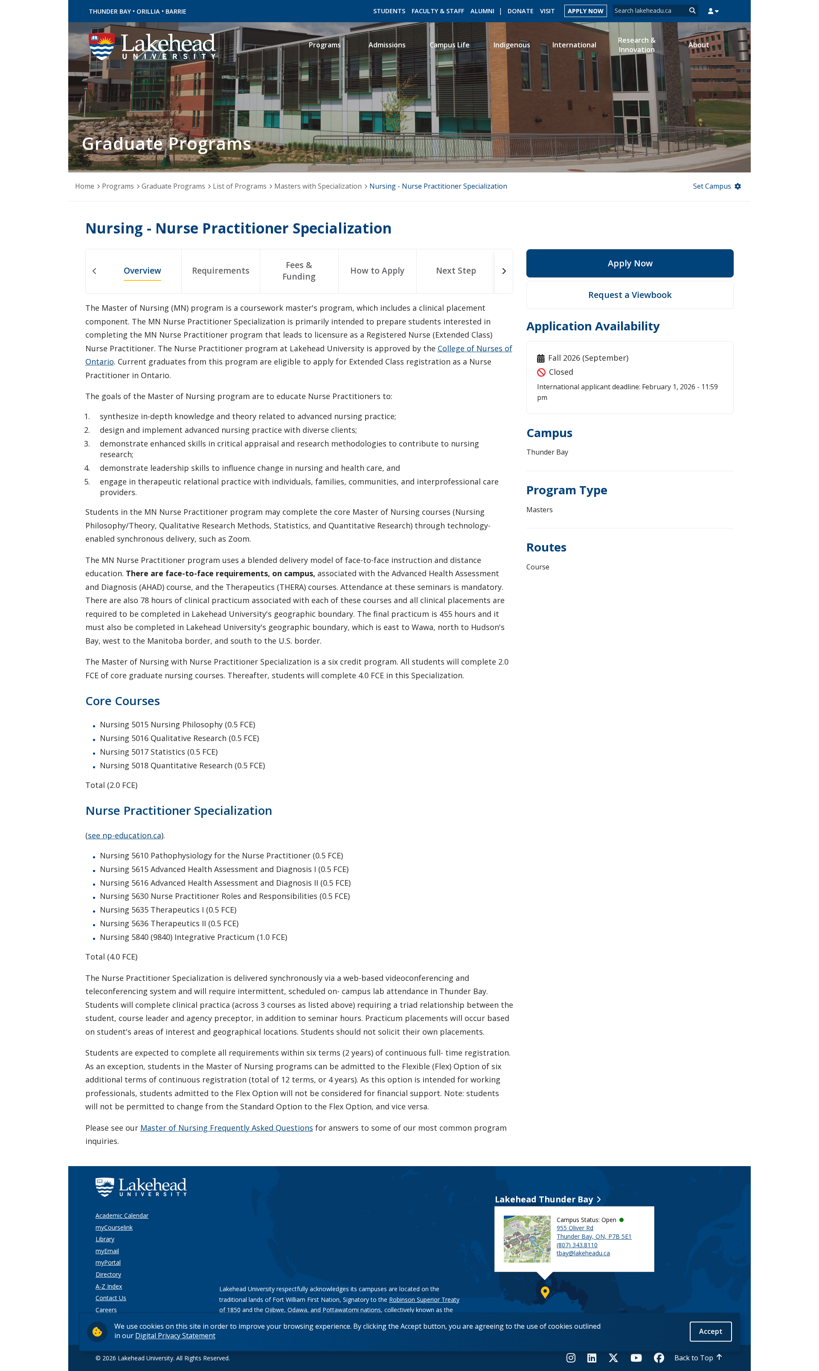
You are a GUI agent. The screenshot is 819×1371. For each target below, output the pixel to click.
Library (105, 1239)
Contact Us (111, 1298)
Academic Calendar (122, 1215)
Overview (142, 270)
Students (389, 11)
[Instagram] (573, 1358)
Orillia (148, 11)
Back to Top (693, 1357)
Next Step (456, 270)
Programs (118, 186)
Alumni (482, 11)
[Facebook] (659, 1358)
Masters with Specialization (318, 186)
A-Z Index (109, 1286)
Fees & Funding (299, 270)
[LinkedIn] (591, 1358)
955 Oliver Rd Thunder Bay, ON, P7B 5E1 (594, 1232)
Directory (108, 1274)
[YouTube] (636, 1358)
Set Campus (712, 186)
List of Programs (240, 186)
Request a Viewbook (630, 294)
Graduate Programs (173, 186)
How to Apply (377, 270)
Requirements (221, 270)
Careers (106, 1310)
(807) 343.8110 (577, 1245)
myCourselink (114, 1227)
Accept (711, 1331)
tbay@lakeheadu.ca (583, 1253)
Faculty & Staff (438, 11)
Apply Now (586, 11)
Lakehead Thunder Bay (544, 1199)
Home (84, 186)
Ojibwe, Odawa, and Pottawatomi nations (323, 1310)
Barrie (176, 11)
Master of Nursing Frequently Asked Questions (226, 1128)
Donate (521, 11)
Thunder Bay (110, 11)
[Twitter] (613, 1358)
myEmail (107, 1251)
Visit (547, 11)
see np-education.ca (124, 835)
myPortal (108, 1262)
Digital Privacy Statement (175, 1335)
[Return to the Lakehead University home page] (153, 45)
